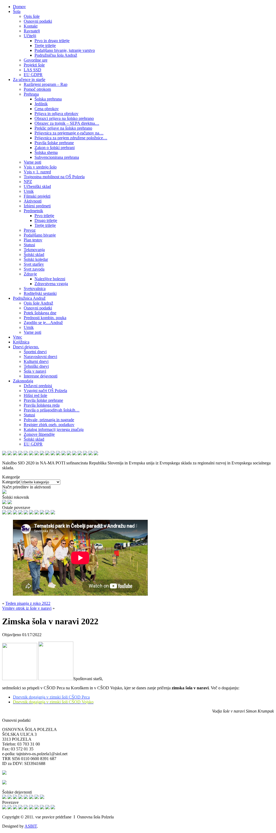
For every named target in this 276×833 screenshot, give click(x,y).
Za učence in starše (29, 79)
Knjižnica (21, 342)
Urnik (29, 191)
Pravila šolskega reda (42, 405)
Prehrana (31, 94)
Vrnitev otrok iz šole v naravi (26, 608)
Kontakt (30, 26)
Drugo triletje (45, 220)
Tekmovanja (34, 249)
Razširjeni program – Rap (45, 84)
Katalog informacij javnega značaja (54, 429)
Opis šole (32, 16)
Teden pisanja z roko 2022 (27, 603)
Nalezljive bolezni (49, 278)
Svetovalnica (35, 288)
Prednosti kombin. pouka (45, 317)
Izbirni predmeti (37, 206)
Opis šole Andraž (38, 303)
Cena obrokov (46, 108)
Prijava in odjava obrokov (56, 113)
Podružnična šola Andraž (55, 55)
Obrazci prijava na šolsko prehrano (64, 118)
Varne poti (32, 162)
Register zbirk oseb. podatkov (49, 424)
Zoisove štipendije (39, 434)
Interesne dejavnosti (40, 376)
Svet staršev (34, 264)
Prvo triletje (44, 215)
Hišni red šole (35, 395)
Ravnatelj (32, 31)
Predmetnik (33, 210)
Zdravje (30, 274)
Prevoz (30, 230)
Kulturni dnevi (36, 361)
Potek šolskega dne (40, 313)
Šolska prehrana (48, 99)
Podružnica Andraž (29, 298)
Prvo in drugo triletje (52, 40)
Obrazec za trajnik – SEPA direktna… (66, 123)
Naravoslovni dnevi (40, 356)
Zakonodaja (23, 381)
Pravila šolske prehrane (54, 142)
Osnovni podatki (38, 21)
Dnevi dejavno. (26, 347)
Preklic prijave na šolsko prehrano (63, 128)
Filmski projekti (37, 196)
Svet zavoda (34, 269)
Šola (16, 11)
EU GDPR (33, 74)
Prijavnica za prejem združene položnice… (70, 138)
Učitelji (30, 35)
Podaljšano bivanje (40, 235)
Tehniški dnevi (36, 366)
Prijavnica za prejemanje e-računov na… (69, 133)
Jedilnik (41, 104)
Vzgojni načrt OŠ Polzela (45, 390)
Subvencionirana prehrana (56, 157)
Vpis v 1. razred (37, 172)
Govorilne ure (35, 60)
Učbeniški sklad (37, 186)
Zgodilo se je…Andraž (43, 322)
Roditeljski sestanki (40, 293)
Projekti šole (34, 65)
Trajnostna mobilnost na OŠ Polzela (54, 176)
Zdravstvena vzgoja (51, 283)
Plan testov (33, 240)
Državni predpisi (38, 385)
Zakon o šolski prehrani (54, 147)
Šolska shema (46, 152)
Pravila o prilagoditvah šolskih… (52, 410)
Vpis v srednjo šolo (40, 167)
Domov (19, 6)
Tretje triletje (45, 45)
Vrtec (17, 337)
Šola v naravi (35, 371)
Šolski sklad (34, 254)
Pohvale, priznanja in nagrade (49, 419)
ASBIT (31, 826)
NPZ (28, 181)
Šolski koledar (36, 259)
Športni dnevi (35, 351)
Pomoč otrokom (37, 89)
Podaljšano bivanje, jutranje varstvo (64, 50)
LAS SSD (32, 70)
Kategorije (11, 482)
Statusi (29, 244)
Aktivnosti (33, 201)
